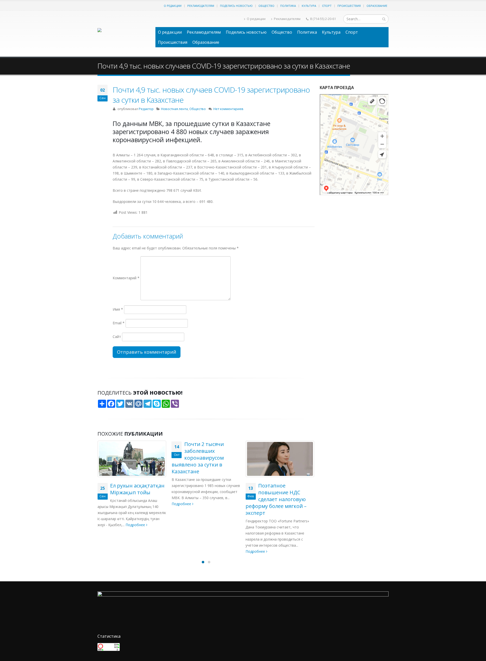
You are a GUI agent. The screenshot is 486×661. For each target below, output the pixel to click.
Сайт (117, 336)
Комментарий (126, 277)
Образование (377, 6)
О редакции (172, 6)
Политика (288, 6)
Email (119, 323)
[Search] (384, 19)
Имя (118, 309)
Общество (266, 6)
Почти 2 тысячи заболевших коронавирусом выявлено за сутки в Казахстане (123, 458)
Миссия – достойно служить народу (282, 489)
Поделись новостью (236, 6)
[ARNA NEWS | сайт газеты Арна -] (123, 33)
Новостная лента (174, 109)
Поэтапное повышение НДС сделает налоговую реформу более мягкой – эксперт (202, 499)
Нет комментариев (228, 109)
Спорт (327, 6)
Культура (309, 6)
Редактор (146, 109)
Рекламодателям (200, 6)
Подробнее (107, 503)
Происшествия (349, 6)
